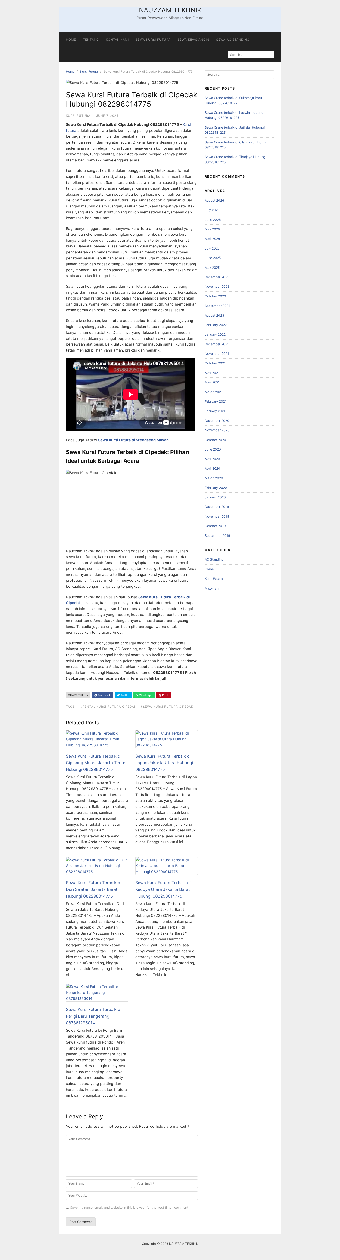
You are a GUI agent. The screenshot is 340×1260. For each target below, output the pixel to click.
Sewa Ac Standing (233, 39)
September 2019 (217, 535)
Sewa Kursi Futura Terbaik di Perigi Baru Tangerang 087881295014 (93, 1016)
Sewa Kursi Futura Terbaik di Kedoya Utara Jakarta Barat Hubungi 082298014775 (163, 889)
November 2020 (217, 430)
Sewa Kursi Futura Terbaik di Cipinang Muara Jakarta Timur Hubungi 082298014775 (95, 763)
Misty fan (212, 588)
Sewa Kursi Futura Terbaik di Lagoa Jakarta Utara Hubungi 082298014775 (164, 763)
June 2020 (213, 449)
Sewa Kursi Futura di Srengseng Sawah (133, 440)
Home (71, 39)
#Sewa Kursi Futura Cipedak (167, 706)
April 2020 (212, 468)
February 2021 (215, 401)
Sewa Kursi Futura (153, 39)
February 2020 (216, 488)
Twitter (125, 695)
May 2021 (212, 373)
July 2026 (212, 210)
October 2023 (215, 296)
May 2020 (212, 459)
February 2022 (216, 325)
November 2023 (217, 286)
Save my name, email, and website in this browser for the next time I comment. (129, 1207)
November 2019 (217, 516)
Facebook (104, 695)
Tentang (91, 39)
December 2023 (217, 277)
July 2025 (212, 248)
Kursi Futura (89, 71)
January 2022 (215, 334)
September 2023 (217, 306)
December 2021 (217, 344)
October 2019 (215, 526)
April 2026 (212, 239)
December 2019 (217, 507)
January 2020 (215, 497)
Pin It (165, 695)
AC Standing (214, 559)
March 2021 (214, 392)
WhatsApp (145, 695)
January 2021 (215, 411)
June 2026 (213, 220)
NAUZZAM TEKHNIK (170, 10)
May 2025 (212, 267)
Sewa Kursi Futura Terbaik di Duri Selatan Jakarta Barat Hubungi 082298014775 (93, 889)
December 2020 (217, 421)
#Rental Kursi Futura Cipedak (108, 706)
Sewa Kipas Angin (193, 39)
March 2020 (214, 478)
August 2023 (214, 315)
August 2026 (214, 200)
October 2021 (215, 363)
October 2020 (215, 440)
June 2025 (213, 258)
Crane (209, 569)
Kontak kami (117, 39)
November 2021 (217, 353)
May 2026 (212, 229)
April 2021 (212, 382)
